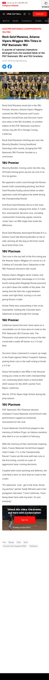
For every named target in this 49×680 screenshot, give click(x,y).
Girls (25, 542)
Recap (11, 542)
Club (19, 542)
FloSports (33, 546)
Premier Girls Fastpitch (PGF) (14, 546)
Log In (33, 527)
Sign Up (24, 520)
